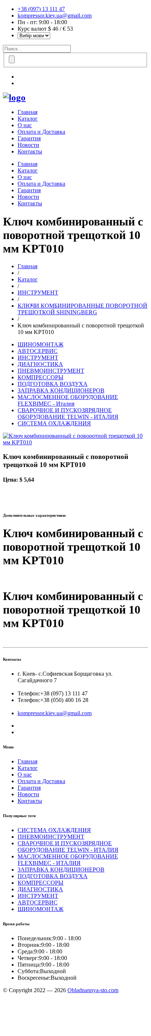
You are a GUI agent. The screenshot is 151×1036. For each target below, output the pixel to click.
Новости (28, 145)
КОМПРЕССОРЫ (40, 377)
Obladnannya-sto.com (92, 990)
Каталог (28, 118)
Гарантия (29, 138)
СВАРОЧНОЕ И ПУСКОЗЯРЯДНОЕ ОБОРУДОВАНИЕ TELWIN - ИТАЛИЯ (68, 413)
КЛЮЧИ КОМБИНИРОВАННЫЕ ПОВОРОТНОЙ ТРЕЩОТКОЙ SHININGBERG (82, 309)
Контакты (30, 151)
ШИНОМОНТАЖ (40, 344)
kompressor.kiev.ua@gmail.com (55, 15)
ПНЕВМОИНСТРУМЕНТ (51, 371)
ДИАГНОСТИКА (40, 364)
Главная (27, 112)
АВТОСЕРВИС (38, 351)
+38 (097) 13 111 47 (41, 9)
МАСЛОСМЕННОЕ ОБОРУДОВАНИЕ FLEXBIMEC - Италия (68, 400)
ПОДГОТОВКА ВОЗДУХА (53, 384)
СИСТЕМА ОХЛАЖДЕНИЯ (54, 423)
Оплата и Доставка (41, 132)
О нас (25, 125)
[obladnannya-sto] (14, 97)
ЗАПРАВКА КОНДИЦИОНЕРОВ (61, 390)
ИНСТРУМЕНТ (38, 292)
